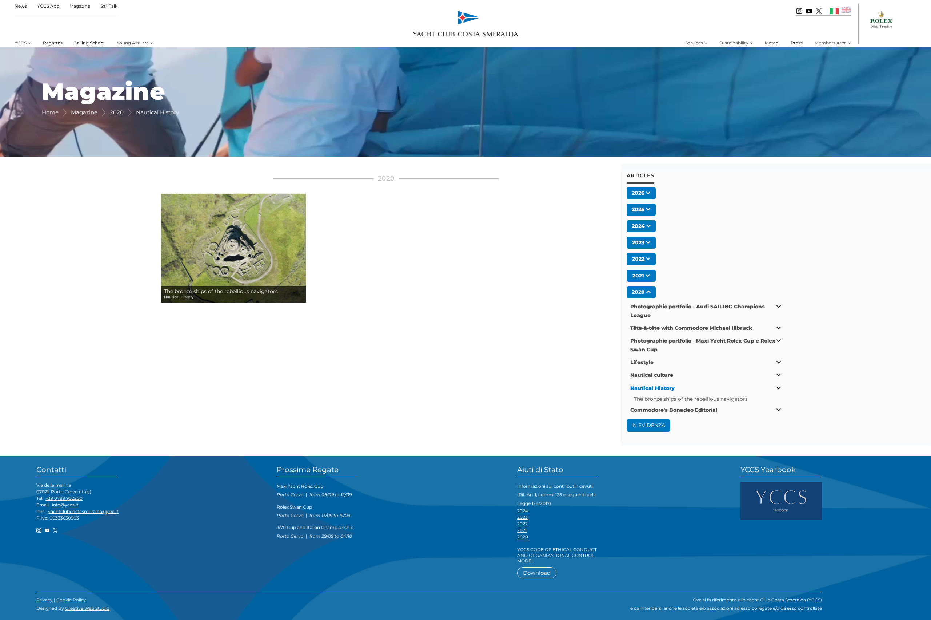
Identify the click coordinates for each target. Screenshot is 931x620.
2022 (522, 523)
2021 (522, 530)
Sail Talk (108, 6)
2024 (522, 510)
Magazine (79, 6)
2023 (522, 517)
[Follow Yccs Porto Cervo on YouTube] (809, 11)
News (21, 6)
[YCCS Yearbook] (781, 500)
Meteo (772, 43)
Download (537, 572)
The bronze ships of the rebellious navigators (691, 399)
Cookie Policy (71, 600)
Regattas (53, 43)
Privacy (44, 600)
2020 (522, 537)
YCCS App (48, 6)
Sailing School (90, 43)
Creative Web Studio (87, 608)
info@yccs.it (65, 505)
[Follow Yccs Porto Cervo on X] (819, 11)
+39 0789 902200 (64, 498)
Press (797, 43)
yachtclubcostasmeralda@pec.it (83, 511)
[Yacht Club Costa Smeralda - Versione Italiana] (834, 11)
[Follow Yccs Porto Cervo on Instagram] (799, 11)
